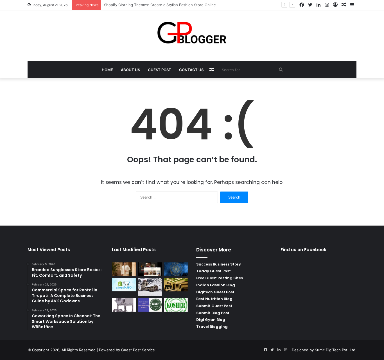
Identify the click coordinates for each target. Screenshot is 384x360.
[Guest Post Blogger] (192, 33)
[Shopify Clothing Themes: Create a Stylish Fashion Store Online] (150, 269)
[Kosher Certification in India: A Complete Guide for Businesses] (176, 305)
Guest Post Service (138, 350)
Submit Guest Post (214, 306)
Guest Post (159, 70)
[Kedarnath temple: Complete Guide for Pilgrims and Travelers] (150, 287)
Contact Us (191, 70)
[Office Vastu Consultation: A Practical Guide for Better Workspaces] (176, 269)
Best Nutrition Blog (214, 299)
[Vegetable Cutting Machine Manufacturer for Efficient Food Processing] (124, 305)
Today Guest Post (213, 271)
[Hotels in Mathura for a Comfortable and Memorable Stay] (176, 285)
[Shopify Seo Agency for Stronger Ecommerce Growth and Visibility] (124, 285)
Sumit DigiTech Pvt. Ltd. (335, 350)
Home (107, 70)
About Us (130, 70)
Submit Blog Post (212, 313)
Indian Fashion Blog (215, 285)
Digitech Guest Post (215, 292)
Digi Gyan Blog (210, 319)
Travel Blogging (212, 326)
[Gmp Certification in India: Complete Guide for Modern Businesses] (150, 305)
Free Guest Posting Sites (219, 278)
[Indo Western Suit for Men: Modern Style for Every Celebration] (124, 269)
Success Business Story (218, 264)
